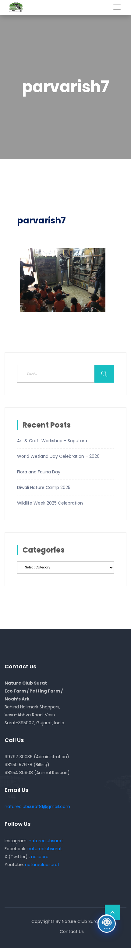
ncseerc (39, 857)
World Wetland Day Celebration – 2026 (58, 456)
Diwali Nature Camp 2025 (43, 487)
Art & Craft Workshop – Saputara (52, 441)
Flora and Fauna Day (38, 472)
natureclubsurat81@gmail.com (37, 806)
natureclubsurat (46, 841)
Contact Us (72, 931)
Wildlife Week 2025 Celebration (50, 503)
